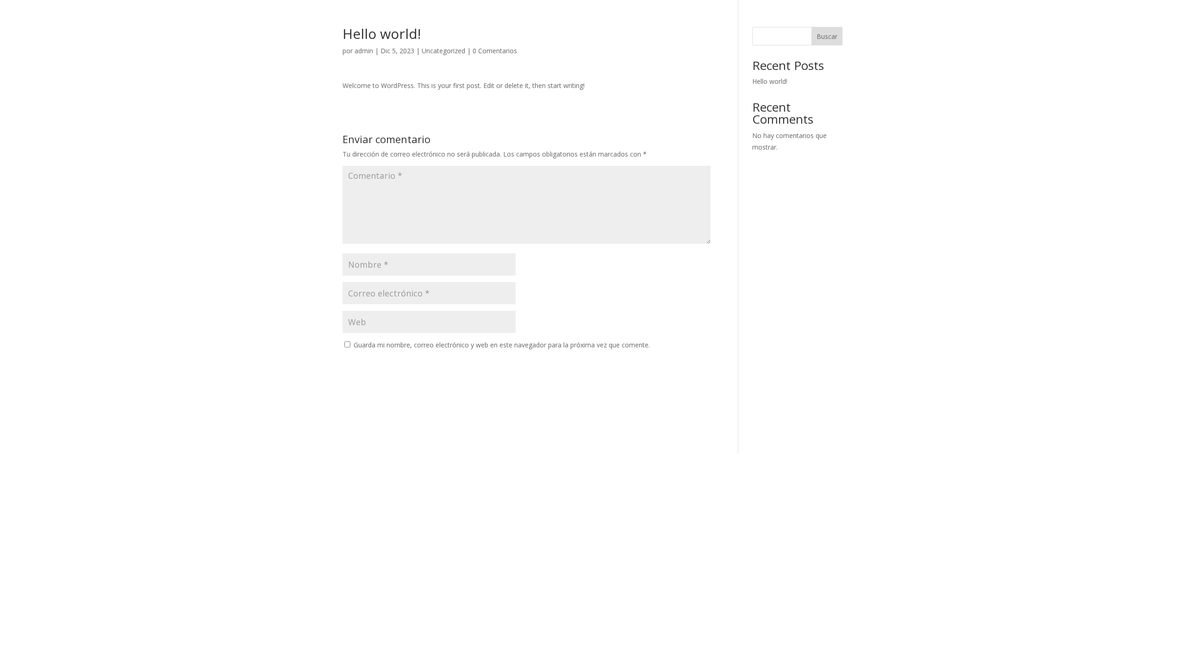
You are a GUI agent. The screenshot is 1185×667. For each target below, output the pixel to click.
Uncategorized (443, 50)
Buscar (827, 36)
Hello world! (769, 81)
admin (364, 50)
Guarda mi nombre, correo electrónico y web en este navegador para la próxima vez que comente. (502, 344)
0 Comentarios (495, 50)
